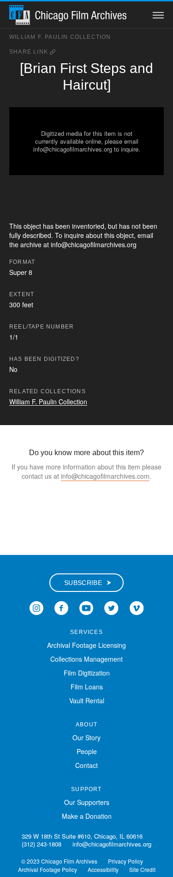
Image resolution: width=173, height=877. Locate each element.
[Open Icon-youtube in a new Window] (86, 606)
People (87, 751)
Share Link (29, 52)
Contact (86, 765)
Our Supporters (86, 802)
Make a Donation (87, 816)
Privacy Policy (125, 861)
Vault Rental (86, 700)
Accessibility (103, 869)
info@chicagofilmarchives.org (111, 844)
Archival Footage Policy (47, 869)
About (86, 724)
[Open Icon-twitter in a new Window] (111, 606)
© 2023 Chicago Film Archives (59, 861)
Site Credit (142, 869)
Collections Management (86, 659)
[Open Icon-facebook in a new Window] (61, 606)
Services (86, 632)
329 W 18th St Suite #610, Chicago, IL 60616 (82, 836)
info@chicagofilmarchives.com (105, 476)
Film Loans (87, 686)
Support (86, 789)
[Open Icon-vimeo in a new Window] (137, 606)
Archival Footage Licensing (86, 645)
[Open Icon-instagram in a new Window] (36, 606)
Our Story (86, 737)
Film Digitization (87, 672)
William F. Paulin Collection (60, 37)
